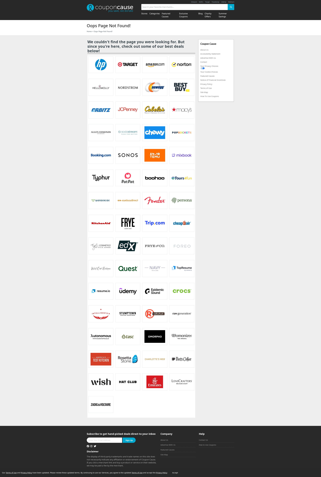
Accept (175, 472)
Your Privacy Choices (209, 66)
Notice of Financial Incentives (213, 80)
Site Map (204, 92)
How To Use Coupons (209, 96)
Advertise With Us (208, 58)
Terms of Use (206, 88)
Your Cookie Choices (209, 72)
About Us (204, 49)
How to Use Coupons (207, 445)
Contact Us (203, 440)
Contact (203, 62)
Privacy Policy (206, 84)
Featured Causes (207, 76)
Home (89, 31)
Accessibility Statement (210, 53)
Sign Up (129, 440)
